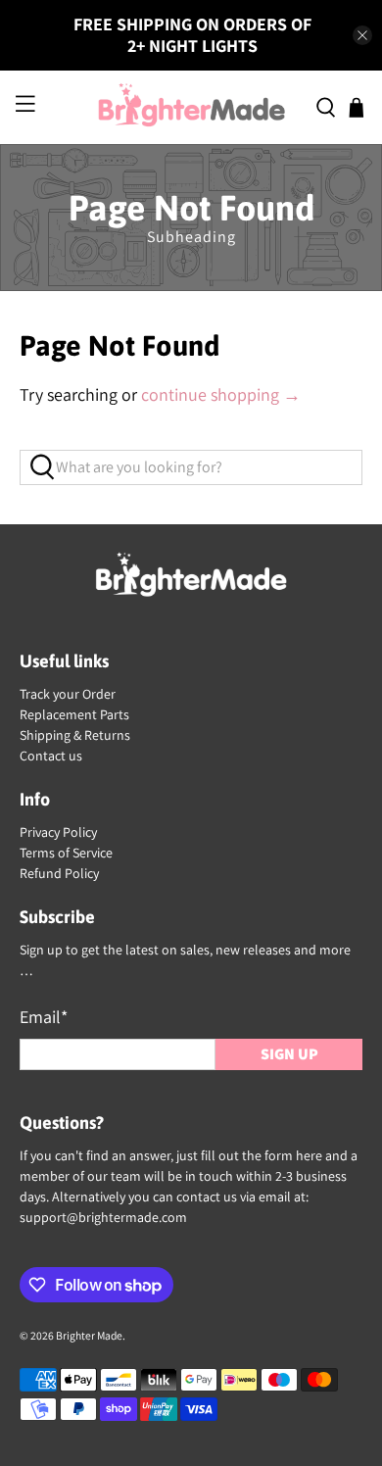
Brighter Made (89, 1335)
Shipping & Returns (75, 735)
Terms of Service (66, 852)
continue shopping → (221, 394)
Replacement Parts (74, 714)
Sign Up (289, 1054)
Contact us (51, 755)
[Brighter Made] (191, 107)
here (309, 1155)
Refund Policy (59, 873)
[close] (362, 35)
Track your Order (68, 694)
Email (44, 1016)
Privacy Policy (58, 832)
